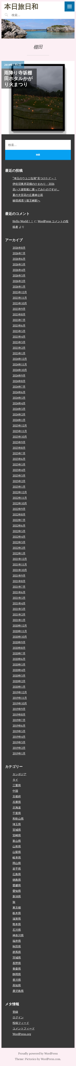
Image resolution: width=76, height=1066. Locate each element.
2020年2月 (19, 681)
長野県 (17, 963)
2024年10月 (20, 370)
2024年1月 (19, 420)
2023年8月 (19, 448)
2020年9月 (19, 642)
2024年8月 (19, 381)
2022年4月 (19, 536)
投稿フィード (21, 1023)
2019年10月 (20, 703)
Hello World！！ (23, 221)
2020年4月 (19, 670)
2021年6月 (19, 592)
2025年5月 (19, 331)
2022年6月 (19, 525)
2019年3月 (19, 742)
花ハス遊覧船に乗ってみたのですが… (36, 189)
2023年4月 (19, 470)
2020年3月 (19, 675)
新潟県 (17, 896)
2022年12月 (20, 492)
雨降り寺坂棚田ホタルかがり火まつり (18, 78)
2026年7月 (19, 253)
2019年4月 (19, 737)
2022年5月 (19, 531)
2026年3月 (19, 275)
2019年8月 (19, 714)
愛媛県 (17, 885)
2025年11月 (20, 298)
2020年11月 (20, 631)
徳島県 (17, 880)
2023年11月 (20, 431)
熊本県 (17, 924)
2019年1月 (19, 753)
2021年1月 (19, 620)
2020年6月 (19, 659)
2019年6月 (19, 725)
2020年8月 (19, 648)
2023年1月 (19, 486)
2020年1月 (19, 687)
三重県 (17, 785)
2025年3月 (19, 342)
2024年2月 (19, 414)
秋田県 (17, 946)
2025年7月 (19, 320)
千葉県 (17, 813)
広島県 (17, 874)
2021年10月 (20, 570)
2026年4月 (19, 270)
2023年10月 (20, 436)
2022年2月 (19, 548)
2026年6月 (19, 259)
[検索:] (26, 15)
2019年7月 (19, 720)
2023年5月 (19, 464)
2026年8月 (19, 248)
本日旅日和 (21, 6)
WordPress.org (22, 1034)
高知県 (17, 985)
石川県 (17, 930)
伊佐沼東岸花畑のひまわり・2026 (33, 184)
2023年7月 (19, 453)
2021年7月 (19, 586)
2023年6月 (19, 459)
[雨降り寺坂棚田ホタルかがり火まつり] (38, 97)
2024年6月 (19, 392)
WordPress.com (50, 1059)
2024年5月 (19, 398)
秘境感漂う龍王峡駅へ (26, 200)
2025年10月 (20, 303)
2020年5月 (19, 664)
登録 (15, 1012)
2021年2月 (19, 614)
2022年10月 (20, 503)
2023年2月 (19, 481)
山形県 (17, 846)
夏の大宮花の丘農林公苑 (28, 195)
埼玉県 (17, 824)
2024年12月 (20, 359)
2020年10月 (20, 636)
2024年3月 (19, 409)
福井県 (17, 941)
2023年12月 (20, 425)
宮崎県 (17, 835)
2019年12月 (20, 692)
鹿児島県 (18, 991)
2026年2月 (19, 281)
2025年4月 (19, 336)
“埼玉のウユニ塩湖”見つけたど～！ (35, 178)
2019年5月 (19, 731)
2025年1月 (19, 353)
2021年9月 (19, 575)
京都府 (17, 796)
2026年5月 (19, 264)
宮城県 (17, 829)
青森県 (17, 968)
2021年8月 (19, 581)
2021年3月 (19, 609)
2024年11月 (20, 364)
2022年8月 (19, 514)
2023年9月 (19, 442)
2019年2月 (19, 748)
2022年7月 (19, 520)
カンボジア (19, 774)
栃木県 (17, 913)
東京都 (17, 907)
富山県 (17, 841)
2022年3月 (19, 542)
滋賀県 (17, 918)
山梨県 (17, 852)
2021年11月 (20, 564)
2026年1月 (19, 286)
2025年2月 (19, 348)
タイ (15, 779)
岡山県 (17, 863)
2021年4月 (19, 603)
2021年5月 (19, 598)
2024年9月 (19, 375)
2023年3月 (19, 475)
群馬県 (17, 952)
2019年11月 (20, 698)
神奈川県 (18, 935)
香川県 (17, 980)
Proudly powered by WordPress (38, 1053)
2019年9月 (19, 709)
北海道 (17, 807)
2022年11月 (20, 498)
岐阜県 (17, 857)
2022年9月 (19, 509)
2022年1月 (19, 553)
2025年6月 (19, 325)
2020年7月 (19, 653)
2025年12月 (20, 292)
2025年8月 (19, 314)
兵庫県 (17, 802)
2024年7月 (19, 386)
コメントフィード (24, 1028)
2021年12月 (20, 559)
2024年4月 (19, 403)
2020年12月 (20, 625)
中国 (15, 791)
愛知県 (17, 891)
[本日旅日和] (38, 29)
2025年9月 (19, 309)
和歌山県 (18, 818)
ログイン (18, 1017)
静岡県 (17, 974)
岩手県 (17, 868)
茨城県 (17, 957)
